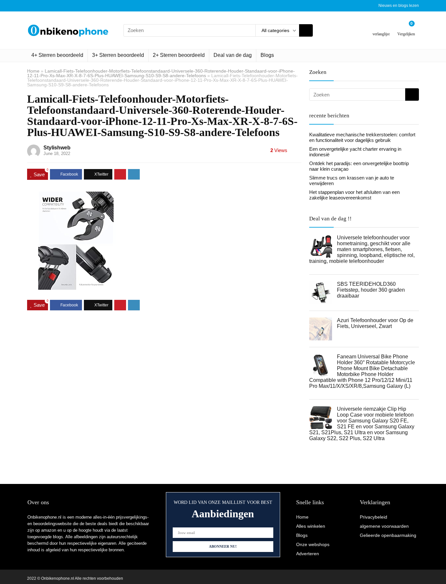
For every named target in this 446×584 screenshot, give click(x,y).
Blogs (267, 55)
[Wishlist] (381, 27)
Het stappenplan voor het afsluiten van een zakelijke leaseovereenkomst (354, 194)
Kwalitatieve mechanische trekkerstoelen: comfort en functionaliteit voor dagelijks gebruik (362, 137)
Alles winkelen (310, 526)
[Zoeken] (306, 30)
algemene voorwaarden (384, 526)
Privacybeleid (373, 517)
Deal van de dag (233, 55)
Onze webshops (312, 544)
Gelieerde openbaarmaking (388, 535)
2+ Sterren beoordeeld (179, 55)
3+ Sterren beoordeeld (118, 55)
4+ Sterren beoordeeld (57, 55)
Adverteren (307, 553)
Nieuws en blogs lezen (398, 5)
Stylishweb (57, 147)
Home (33, 71)
